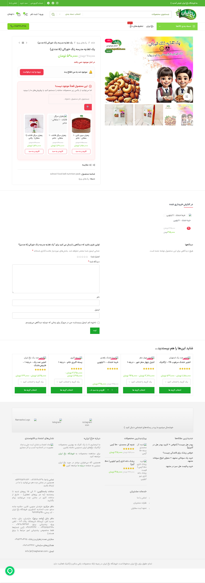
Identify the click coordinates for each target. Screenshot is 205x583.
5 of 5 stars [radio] (78, 257)
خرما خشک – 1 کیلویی (107, 362)
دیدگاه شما (94, 262)
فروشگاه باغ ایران (66, 453)
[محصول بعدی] (19, 43)
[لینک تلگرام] (48, 3)
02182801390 (37, 479)
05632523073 (22, 479)
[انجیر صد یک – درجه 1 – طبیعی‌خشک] (30, 357)
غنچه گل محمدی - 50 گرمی (122, 444)
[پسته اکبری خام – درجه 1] (66, 357)
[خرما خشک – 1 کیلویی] (102, 357)
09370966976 (22, 524)
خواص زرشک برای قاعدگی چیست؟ (178, 453)
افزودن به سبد (81, 151)
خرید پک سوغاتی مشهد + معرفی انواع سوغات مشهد (173, 460)
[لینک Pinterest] (53, 3)
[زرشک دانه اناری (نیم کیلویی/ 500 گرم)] (142, 470)
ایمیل (97, 309)
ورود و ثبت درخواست (32, 72)
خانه (93, 42)
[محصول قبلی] (26, 43)
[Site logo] (186, 14)
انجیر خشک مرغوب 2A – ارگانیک (175, 362)
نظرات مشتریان (140, 503)
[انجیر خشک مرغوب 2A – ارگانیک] (175, 357)
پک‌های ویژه (82, 42)
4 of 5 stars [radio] (80, 257)
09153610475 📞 (18, 26)
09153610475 (21, 539)
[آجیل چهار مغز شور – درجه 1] (138, 357)
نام (98, 297)
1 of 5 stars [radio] (87, 257)
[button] (102, 390)
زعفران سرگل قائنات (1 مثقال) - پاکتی (34, 137)
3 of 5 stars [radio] (82, 257)
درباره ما (81, 465)
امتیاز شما (95, 257)
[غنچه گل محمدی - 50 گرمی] (142, 449)
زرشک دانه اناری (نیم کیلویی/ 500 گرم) (119, 463)
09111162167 (31, 527)
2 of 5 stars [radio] (84, 257)
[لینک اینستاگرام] (57, 3)
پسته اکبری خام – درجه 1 (70, 362)
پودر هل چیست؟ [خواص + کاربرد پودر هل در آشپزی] (173, 446)
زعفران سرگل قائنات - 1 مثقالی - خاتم (57, 137)
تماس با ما (142, 497)
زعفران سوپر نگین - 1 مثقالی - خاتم (81, 137)
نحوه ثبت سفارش (139, 508)
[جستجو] (53, 14)
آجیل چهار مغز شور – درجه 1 (140, 362)
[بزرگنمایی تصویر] (187, 96)
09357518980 (47, 527)
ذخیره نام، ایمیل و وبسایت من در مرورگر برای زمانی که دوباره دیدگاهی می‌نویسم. (60, 322)
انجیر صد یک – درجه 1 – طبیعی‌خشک (34, 364)
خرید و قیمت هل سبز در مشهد (179, 466)
